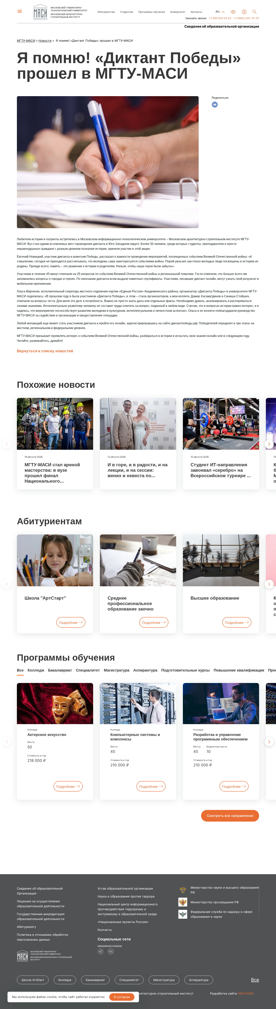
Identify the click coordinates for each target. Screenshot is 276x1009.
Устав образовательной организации (125, 888)
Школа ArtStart (33, 980)
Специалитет (88, 670)
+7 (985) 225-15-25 (246, 18)
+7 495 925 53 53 (219, 18)
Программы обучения (151, 11)
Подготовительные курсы (185, 670)
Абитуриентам (106, 11)
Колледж (36, 670)
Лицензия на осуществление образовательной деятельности (40, 903)
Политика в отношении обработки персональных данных (42, 937)
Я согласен (122, 997)
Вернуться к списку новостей (45, 351)
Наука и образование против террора (126, 896)
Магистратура (116, 670)
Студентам (126, 11)
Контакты (196, 11)
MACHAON (245, 993)
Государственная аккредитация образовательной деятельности (40, 916)
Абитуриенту (26, 927)
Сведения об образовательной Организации (40, 891)
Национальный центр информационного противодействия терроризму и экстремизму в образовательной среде (128, 909)
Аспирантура (145, 670)
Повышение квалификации (239, 670)
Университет (178, 11)
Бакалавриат (60, 670)
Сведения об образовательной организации (221, 26)
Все (20, 670)
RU (218, 11)
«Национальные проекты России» (123, 922)
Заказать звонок (196, 18)
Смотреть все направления (230, 816)
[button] (269, 444)
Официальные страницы (110, 946)
